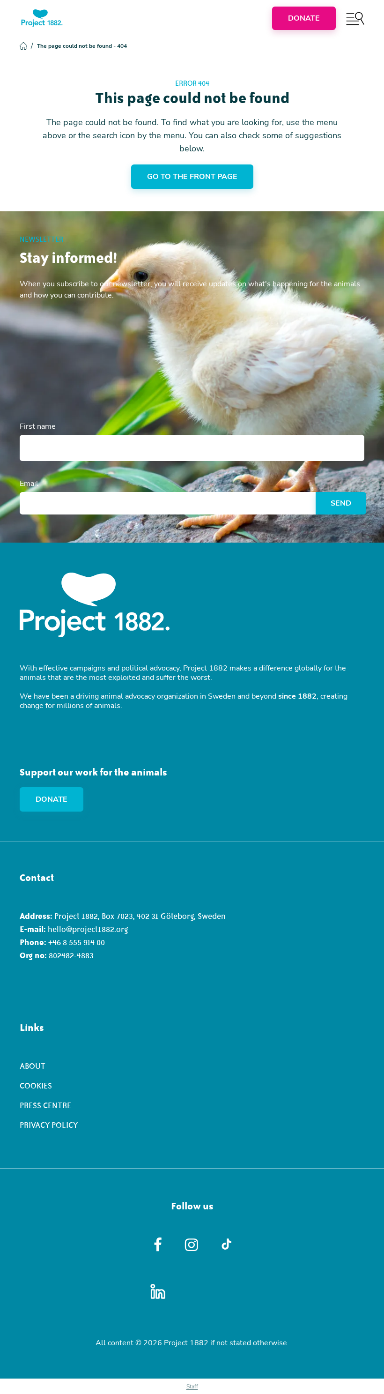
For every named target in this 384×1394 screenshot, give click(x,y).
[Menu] (355, 18)
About (32, 1066)
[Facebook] (158, 1244)
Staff (192, 1386)
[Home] (42, 18)
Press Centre (45, 1105)
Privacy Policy (49, 1125)
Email (29, 483)
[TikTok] (226, 1244)
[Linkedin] (158, 1291)
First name (38, 426)
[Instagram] (192, 1244)
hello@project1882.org (88, 929)
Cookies (36, 1086)
